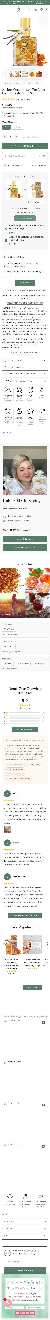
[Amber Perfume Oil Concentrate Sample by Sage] (32, 944)
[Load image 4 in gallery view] (32, 74)
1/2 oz (17, 127)
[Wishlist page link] (41, 9)
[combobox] (36, 202)
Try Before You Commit (25, 548)
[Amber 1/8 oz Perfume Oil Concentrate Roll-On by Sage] (11, 944)
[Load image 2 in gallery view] (18, 74)
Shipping (5, 107)
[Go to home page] (19, 9)
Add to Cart (32, 987)
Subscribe (25, 1270)
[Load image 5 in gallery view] (39, 74)
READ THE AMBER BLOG (25, 353)
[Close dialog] (46, 1276)
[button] (30, 9)
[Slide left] (4, 2)
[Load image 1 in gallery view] (11, 74)
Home (4, 83)
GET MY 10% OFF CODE (25, 1313)
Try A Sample (25, 283)
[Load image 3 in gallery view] (25, 74)
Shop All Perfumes (25, 539)
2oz (6, 127)
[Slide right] (45, 2)
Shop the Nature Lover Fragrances (25, 83)
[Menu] (3, 9)
